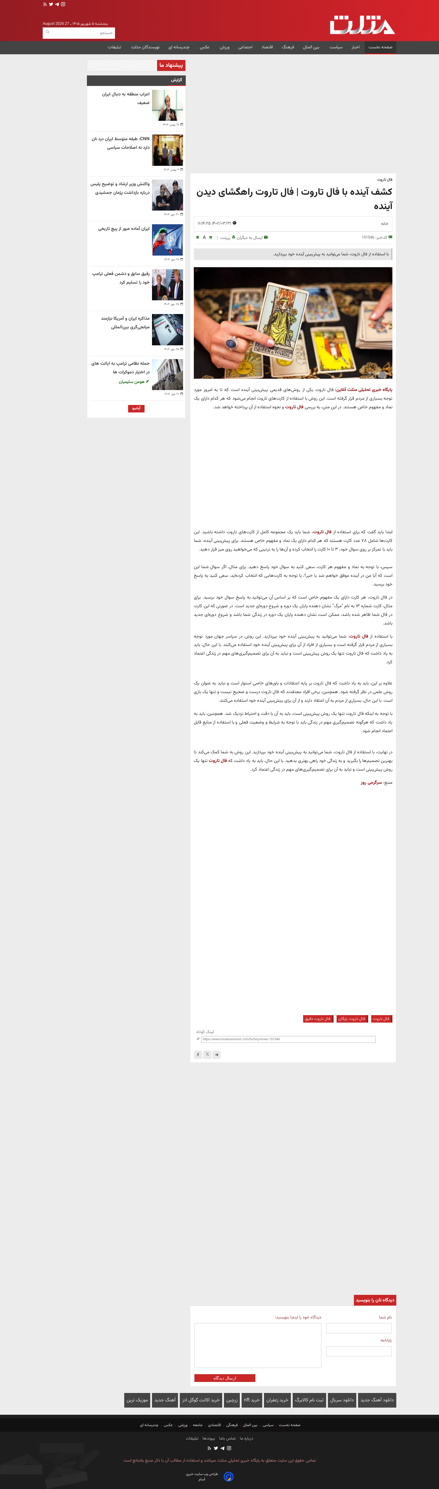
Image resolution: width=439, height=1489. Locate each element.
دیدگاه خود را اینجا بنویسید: (298, 1317)
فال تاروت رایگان (351, 1019)
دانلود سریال (342, 1400)
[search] (48, 32)
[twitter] (50, 5)
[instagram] (62, 5)
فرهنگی (232, 1425)
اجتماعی (245, 47)
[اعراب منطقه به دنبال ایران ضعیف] (167, 105)
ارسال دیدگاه (225, 1378)
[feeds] (45, 5)
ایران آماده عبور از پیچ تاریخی (124, 228)
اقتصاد (267, 47)
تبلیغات (115, 47)
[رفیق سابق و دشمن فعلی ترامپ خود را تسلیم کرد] (167, 284)
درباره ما (246, 1438)
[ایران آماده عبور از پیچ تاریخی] (167, 239)
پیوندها (208, 1438)
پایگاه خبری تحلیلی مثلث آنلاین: (363, 389)
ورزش (224, 47)
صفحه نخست (380, 47)
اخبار (355, 47)
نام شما (385, 1317)
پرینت (225, 237)
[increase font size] (210, 237)
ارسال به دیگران (250, 237)
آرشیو (136, 408)
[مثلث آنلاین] (362, 24)
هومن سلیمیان (132, 381)
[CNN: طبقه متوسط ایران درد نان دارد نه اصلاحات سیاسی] (167, 150)
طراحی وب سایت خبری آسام (202, 1476)
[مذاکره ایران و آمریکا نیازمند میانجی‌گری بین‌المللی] (167, 329)
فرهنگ (288, 47)
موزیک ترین (137, 1400)
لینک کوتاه (205, 1032)
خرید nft (252, 1400)
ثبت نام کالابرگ (309, 1400)
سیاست (336, 47)
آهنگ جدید (165, 1400)
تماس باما (227, 1438)
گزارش (176, 80)
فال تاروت (294, 407)
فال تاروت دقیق (317, 1019)
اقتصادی (214, 1425)
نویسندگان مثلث (145, 47)
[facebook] (198, 1055)
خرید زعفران (277, 1400)
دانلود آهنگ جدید (377, 1400)
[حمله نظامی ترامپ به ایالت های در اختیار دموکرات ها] (167, 374)
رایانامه (386, 1340)
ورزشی (182, 1425)
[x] (207, 1055)
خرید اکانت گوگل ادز (201, 1400)
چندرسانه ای (179, 47)
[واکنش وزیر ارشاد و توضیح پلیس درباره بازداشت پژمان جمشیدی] (167, 195)
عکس (205, 47)
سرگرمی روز (371, 782)
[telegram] (56, 5)
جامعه (198, 1425)
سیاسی (268, 1425)
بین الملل (311, 47)
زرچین (231, 1400)
